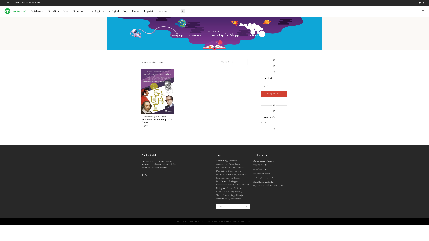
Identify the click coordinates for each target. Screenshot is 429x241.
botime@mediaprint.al (261, 173)
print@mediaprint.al (277, 185)
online (230, 188)
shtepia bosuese (222, 195)
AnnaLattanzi (222, 164)
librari (237, 178)
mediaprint (221, 188)
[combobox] (233, 62)
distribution (221, 171)
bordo (237, 164)
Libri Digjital (233, 181)
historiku (232, 174)
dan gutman (238, 167)
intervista (242, 174)
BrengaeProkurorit (224, 167)
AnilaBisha (233, 160)
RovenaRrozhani (223, 191)
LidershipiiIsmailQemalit (238, 184)
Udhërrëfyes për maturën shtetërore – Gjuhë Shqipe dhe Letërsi (157, 119)
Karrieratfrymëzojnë (224, 178)
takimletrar (236, 198)
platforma (238, 188)
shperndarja (236, 191)
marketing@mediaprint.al (263, 178)
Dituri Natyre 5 (234, 171)
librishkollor (221, 184)
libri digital (221, 181)
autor (231, 164)
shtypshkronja (237, 195)
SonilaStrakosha (222, 198)
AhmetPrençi (221, 160)
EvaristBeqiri (221, 174)
